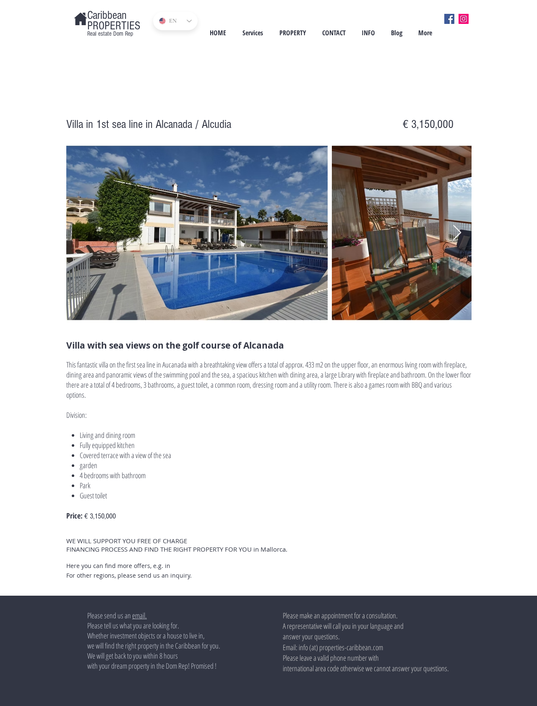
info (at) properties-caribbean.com (341, 647)
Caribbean (107, 15)
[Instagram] (464, 19)
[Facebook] (449, 19)
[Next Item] (457, 233)
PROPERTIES (113, 25)
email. (139, 615)
